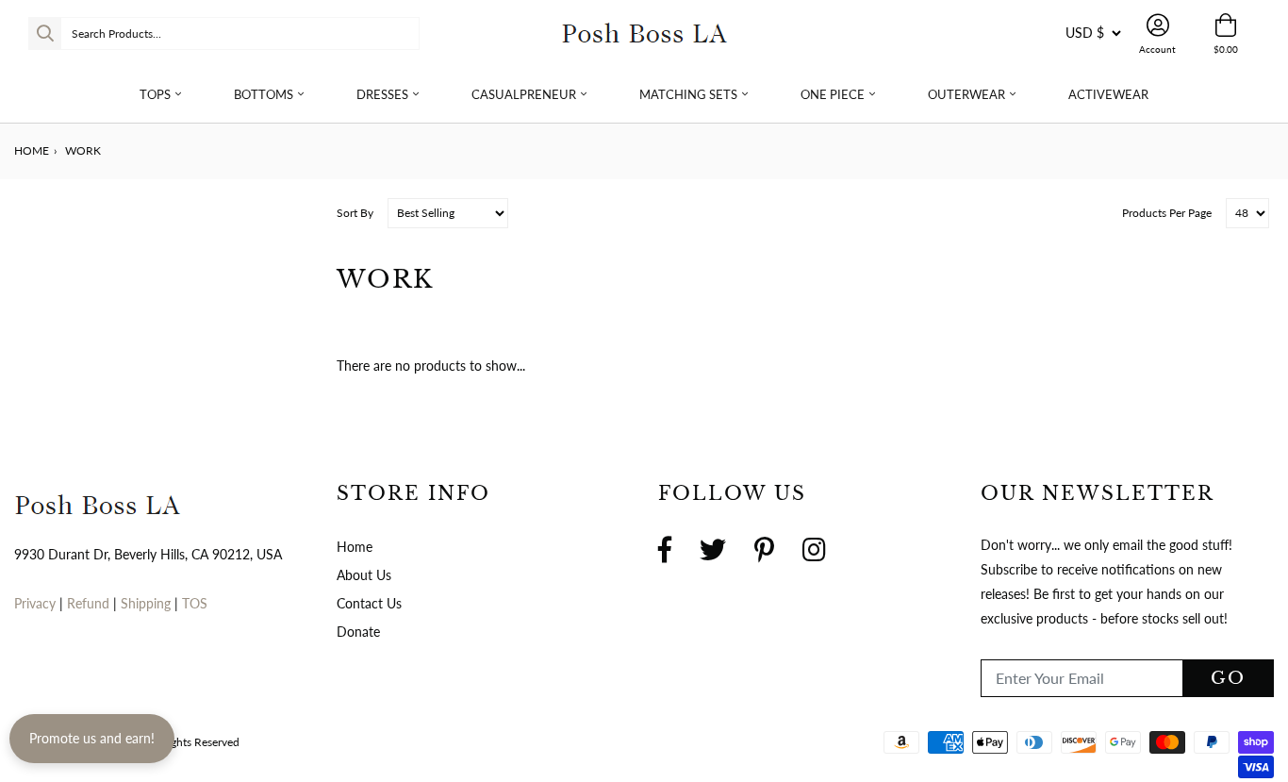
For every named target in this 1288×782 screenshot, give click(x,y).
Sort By (355, 213)
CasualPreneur (523, 94)
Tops (155, 94)
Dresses (382, 94)
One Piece (833, 94)
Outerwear (966, 94)
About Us (364, 575)
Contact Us (369, 603)
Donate (358, 632)
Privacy (35, 603)
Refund (90, 603)
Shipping (147, 603)
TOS (194, 603)
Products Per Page (1167, 213)
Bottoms (263, 94)
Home (31, 150)
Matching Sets (688, 94)
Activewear (1108, 94)
